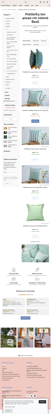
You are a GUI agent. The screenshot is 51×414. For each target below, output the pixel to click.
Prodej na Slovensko (7, 378)
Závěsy (8, 23)
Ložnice (8, 21)
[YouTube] (34, 395)
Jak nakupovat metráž (32, 373)
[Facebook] (28, 395)
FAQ (3, 370)
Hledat (10, 118)
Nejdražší (43, 40)
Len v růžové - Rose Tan (12, 51)
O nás (3, 366)
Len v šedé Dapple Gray (12, 55)
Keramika (8, 82)
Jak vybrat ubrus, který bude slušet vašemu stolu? (37, 371)
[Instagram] (31, 395)
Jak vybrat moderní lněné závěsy (34, 368)
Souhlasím (42, 401)
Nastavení (8, 410)
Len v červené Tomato (10, 46)
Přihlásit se (7, 183)
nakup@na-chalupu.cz (32, 391)
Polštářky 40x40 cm (11, 101)
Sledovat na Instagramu (26, 355)
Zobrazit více (25, 318)
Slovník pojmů (6, 380)
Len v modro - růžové (10, 67)
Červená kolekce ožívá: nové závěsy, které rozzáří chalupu (11, 391)
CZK (3, 2)
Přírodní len (10, 35)
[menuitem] (5, 5)
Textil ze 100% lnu (11, 32)
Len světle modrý (11, 58)
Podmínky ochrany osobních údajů (11, 376)
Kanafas (8, 26)
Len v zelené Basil (11, 71)
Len (7, 29)
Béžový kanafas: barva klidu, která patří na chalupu (11, 396)
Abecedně (36, 44)
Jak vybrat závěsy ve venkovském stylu (36, 377)
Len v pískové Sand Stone (12, 42)
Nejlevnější (36, 40)
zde (14, 406)
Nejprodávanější (27, 44)
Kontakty (4, 368)
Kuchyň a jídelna (10, 18)
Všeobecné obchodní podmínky (10, 374)
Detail (34, 82)
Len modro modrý (11, 64)
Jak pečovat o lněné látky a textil (34, 375)
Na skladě (9, 88)
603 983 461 (30, 392)
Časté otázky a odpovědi (32, 366)
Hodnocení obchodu (25, 291)
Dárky (7, 84)
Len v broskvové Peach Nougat (11, 38)
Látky (7, 76)
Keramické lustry (10, 79)
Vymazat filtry (10, 107)
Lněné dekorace (11, 73)
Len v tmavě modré (12, 61)
